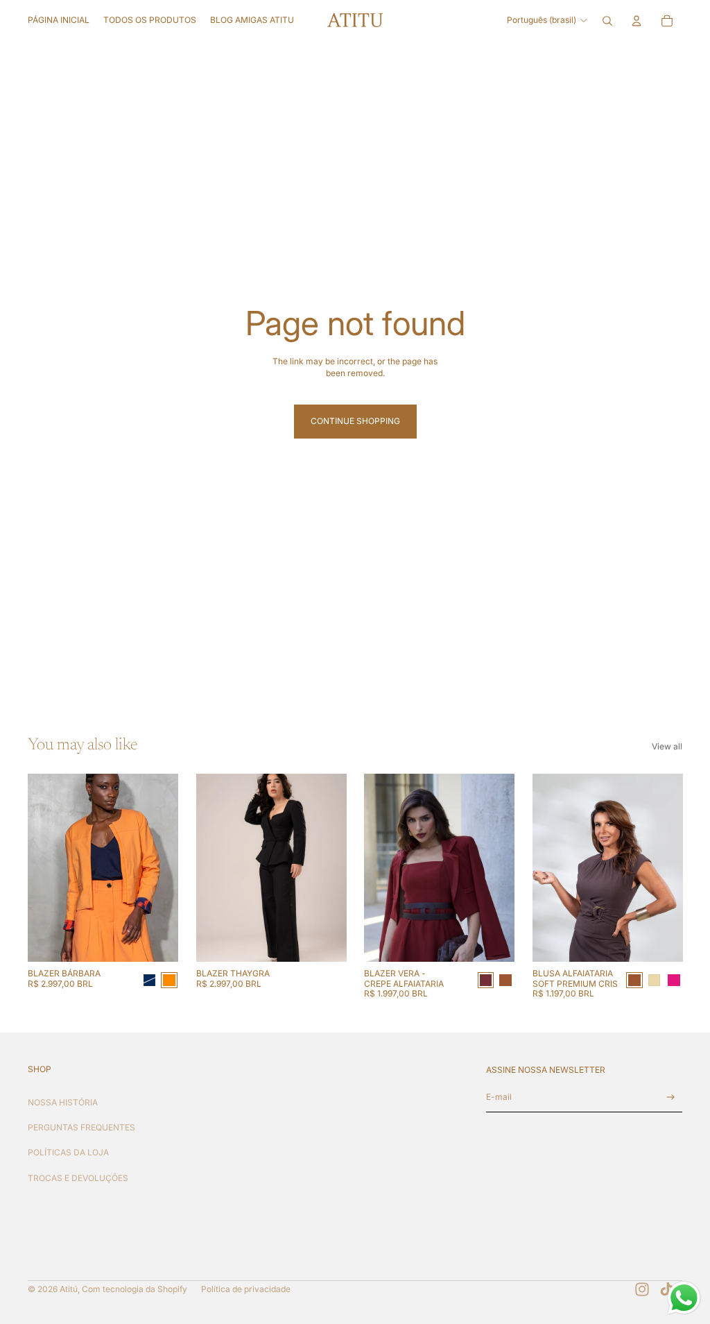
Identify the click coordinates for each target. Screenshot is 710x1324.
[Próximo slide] (167, 868)
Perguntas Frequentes (81, 1127)
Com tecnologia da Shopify (134, 1289)
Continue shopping (355, 421)
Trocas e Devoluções (78, 1178)
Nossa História (63, 1102)
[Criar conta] (670, 1097)
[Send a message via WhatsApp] (684, 1298)
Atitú (69, 1289)
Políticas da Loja (68, 1152)
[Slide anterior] (38, 868)
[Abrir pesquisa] (607, 21)
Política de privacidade (246, 1289)
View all (667, 746)
